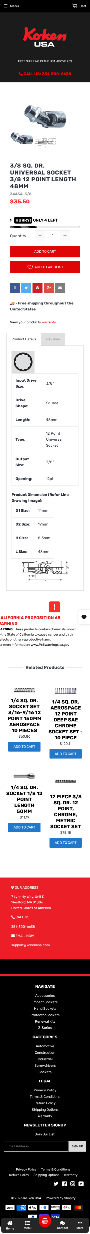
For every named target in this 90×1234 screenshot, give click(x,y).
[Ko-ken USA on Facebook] (64, 1184)
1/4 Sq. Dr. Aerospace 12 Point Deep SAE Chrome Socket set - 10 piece (65, 720)
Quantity (18, 236)
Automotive (45, 1046)
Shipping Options (45, 1110)
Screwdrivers (45, 1065)
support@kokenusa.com (30, 945)
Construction (45, 1053)
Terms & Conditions (45, 1097)
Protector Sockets (45, 1015)
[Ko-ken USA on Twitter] (56, 1184)
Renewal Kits (45, 1021)
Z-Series (45, 1028)
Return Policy (45, 1103)
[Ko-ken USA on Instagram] (72, 1184)
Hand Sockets (45, 1008)
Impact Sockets (45, 1002)
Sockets (45, 1072)
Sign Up (77, 1146)
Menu (14, 6)
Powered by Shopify (61, 1198)
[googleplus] (49, 288)
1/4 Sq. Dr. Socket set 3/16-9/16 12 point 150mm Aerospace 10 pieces (25, 715)
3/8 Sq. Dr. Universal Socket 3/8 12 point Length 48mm (43, 176)
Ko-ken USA (32, 1198)
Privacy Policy (45, 1090)
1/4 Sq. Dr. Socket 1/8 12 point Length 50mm (24, 799)
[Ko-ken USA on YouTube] (81, 1184)
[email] (60, 288)
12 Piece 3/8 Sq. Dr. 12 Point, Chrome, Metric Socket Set (66, 811)
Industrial (45, 1059)
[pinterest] (37, 288)
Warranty (49, 322)
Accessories (45, 996)
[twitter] (26, 288)
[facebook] (15, 288)
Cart (82, 6)
